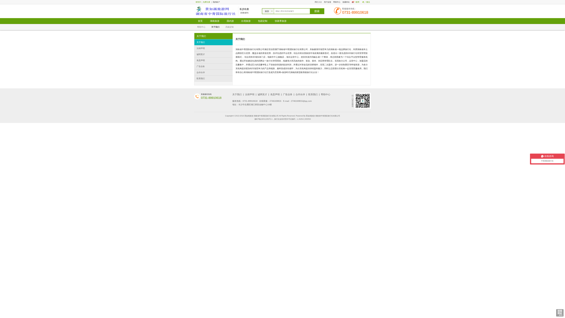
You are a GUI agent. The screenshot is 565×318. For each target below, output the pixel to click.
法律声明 (201, 48)
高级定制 (229, 27)
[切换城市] (244, 13)
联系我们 (201, 78)
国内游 (230, 21)
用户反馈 (327, 2)
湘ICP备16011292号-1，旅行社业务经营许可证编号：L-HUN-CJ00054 (282, 119)
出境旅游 (246, 21)
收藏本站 (346, 2)
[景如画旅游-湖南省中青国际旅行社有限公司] (215, 11)
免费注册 (206, 2)
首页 (200, 21)
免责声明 (201, 60)
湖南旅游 (214, 21)
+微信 (367, 2)
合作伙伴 (201, 72)
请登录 (198, 2)
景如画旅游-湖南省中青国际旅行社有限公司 (323, 116)
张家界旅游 (280, 21)
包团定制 (262, 21)
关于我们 (215, 27)
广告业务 (201, 66)
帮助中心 (336, 2)
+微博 (357, 2)
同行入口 (318, 2)
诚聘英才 (201, 54)
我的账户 (216, 2)
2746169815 (275, 101)
